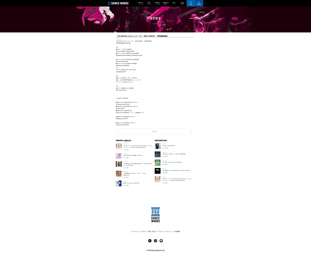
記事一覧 (154, 131)
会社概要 (177, 231)
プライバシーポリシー (165, 231)
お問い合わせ (151, 231)
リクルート (134, 231)
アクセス (143, 231)
